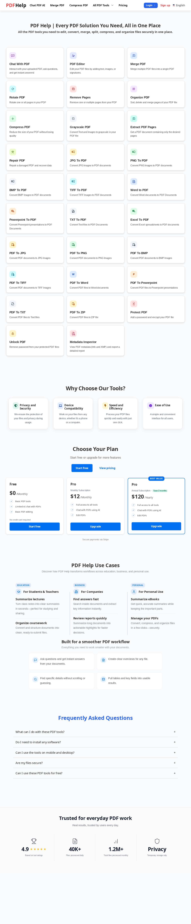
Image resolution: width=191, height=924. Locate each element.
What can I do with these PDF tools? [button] (95, 732)
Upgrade (95, 526)
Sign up (165, 5)
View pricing (107, 468)
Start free (82, 468)
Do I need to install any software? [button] (95, 742)
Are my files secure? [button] (95, 763)
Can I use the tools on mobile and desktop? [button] (95, 752)
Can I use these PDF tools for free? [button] (95, 773)
